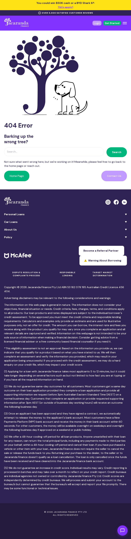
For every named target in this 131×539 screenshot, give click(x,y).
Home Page (17, 176)
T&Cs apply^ (65, 7)
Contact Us (114, 176)
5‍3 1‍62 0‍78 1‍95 (76, 287)
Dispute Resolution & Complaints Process (26, 274)
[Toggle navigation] (125, 23)
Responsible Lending (67, 274)
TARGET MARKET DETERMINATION (102, 274)
